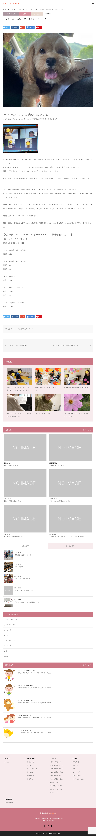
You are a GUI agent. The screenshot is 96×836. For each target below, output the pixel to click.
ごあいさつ (30, 762)
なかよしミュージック (43, 833)
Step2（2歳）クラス (56, 769)
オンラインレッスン (10, 14)
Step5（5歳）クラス (56, 779)
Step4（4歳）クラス (56, 775)
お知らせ (30, 779)
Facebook (44, 825)
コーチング (7, 630)
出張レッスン (54, 792)
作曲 (5, 651)
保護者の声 (30, 775)
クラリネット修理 (9, 625)
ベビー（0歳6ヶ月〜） (57, 762)
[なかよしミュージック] (19, 3)
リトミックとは (32, 769)
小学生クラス (54, 782)
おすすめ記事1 (70, 546)
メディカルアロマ (9, 640)
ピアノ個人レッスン (56, 786)
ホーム (6, 762)
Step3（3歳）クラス (56, 772)
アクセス (30, 772)
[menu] (92, 3)
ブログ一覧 (75, 762)
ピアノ (25, 14)
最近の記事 (25, 546)
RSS (51, 825)
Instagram (48, 825)
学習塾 (6, 656)
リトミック (37, 14)
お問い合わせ (8, 803)
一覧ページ (85, 430)
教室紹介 (30, 765)
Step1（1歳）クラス (56, 765)
